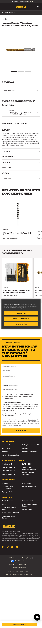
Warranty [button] (6, 168)
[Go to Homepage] (21, 6)
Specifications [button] (8, 157)
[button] (21, 87)
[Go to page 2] (21, 71)
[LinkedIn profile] (16, 547)
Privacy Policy (32, 420)
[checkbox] (3, 396)
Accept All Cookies (21, 324)
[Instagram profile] (7, 547)
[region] (21, 222)
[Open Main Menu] (4, 7)
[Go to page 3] (28, 71)
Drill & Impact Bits (10, 12)
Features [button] (6, 151)
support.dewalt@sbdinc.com (11, 423)
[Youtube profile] (12, 547)
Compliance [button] (7, 179)
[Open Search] (38, 7)
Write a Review (9, 91)
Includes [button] (6, 162)
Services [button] (5, 173)
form (29, 421)
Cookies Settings (21, 313)
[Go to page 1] (14, 71)
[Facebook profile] (3, 547)
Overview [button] (6, 130)
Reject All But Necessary (21, 318)
